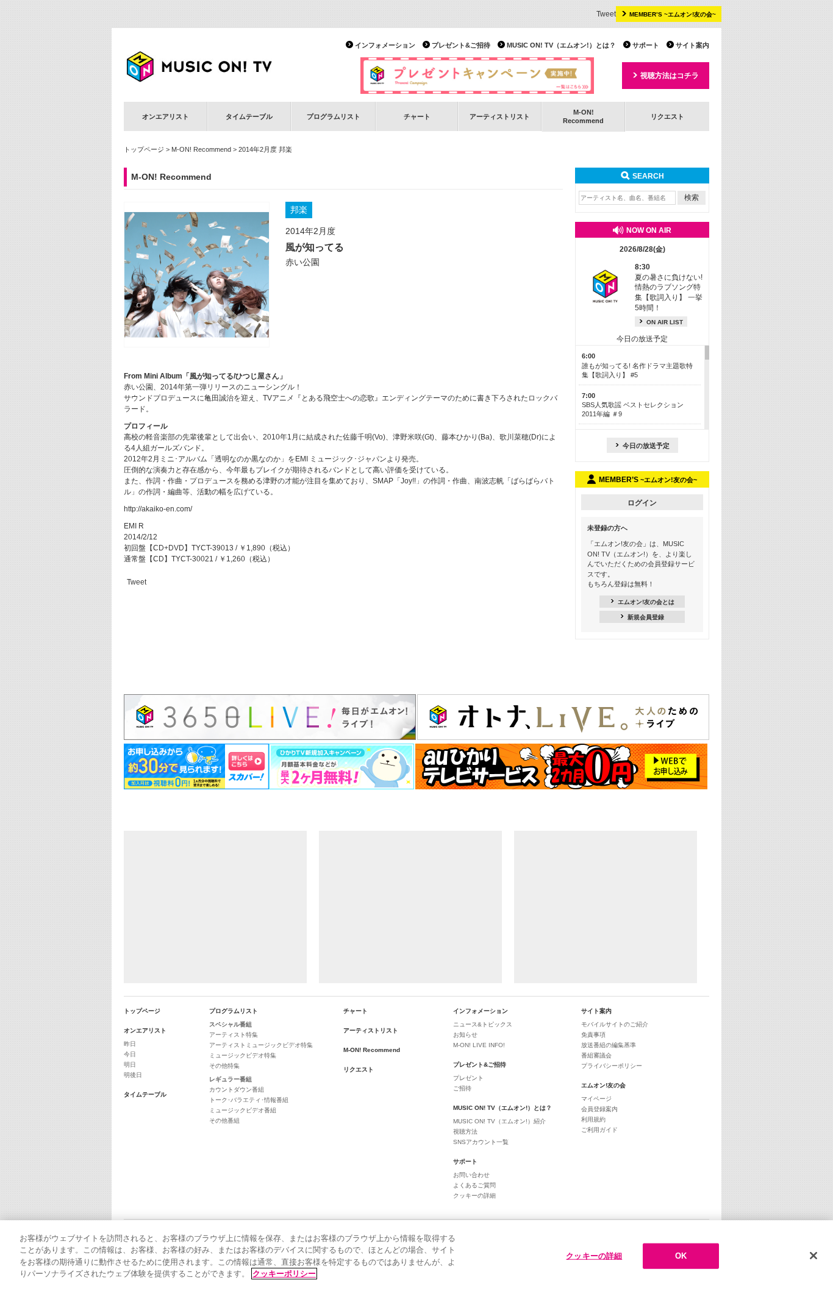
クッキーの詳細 (474, 1195)
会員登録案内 (599, 1109)
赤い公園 (302, 262)
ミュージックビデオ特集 (242, 1055)
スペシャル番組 (230, 1024)
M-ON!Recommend (583, 116)
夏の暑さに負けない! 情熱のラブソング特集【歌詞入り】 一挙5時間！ (669, 287)
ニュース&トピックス (482, 1024)
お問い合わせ (471, 1174)
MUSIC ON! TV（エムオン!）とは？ (561, 45)
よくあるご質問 (474, 1185)
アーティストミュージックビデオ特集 (261, 1045)
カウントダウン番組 (236, 1089)
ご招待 (462, 1088)
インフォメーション (385, 45)
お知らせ (465, 1034)
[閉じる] (813, 1255)
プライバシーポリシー (611, 1065)
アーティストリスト (500, 116)
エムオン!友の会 (603, 1085)
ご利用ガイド (599, 1129)
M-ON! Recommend (201, 149)
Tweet (606, 14)
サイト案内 (692, 45)
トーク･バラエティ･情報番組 (248, 1100)
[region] (416, 1257)
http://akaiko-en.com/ (158, 509)
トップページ (144, 149)
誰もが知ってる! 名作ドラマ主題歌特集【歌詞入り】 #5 (637, 365)
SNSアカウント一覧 (481, 1142)
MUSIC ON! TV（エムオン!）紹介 (499, 1121)
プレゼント (468, 1078)
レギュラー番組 (230, 1079)
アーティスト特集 (233, 1034)
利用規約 (593, 1119)
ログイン (642, 503)
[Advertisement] (215, 907)
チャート (417, 116)
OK (681, 1255)
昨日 (130, 1043)
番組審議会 (596, 1055)
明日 (130, 1064)
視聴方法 (465, 1131)
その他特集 (224, 1065)
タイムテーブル (249, 116)
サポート (645, 45)
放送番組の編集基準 (608, 1045)
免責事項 (593, 1034)
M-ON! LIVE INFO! (479, 1045)
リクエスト (667, 116)
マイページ (596, 1098)
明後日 (133, 1075)
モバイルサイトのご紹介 (614, 1024)
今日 (130, 1054)
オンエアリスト (165, 116)
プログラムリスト (333, 116)
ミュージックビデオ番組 (242, 1110)
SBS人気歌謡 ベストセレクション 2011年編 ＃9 (633, 405)
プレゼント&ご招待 (461, 45)
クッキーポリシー (284, 1273)
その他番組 (224, 1120)
